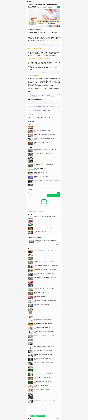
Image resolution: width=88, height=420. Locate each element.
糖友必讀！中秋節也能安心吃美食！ (35, 107)
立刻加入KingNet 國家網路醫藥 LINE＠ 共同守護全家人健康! (39, 110)
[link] (31, 419)
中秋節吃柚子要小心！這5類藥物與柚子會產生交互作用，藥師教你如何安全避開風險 (44, 106)
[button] (28, 419)
